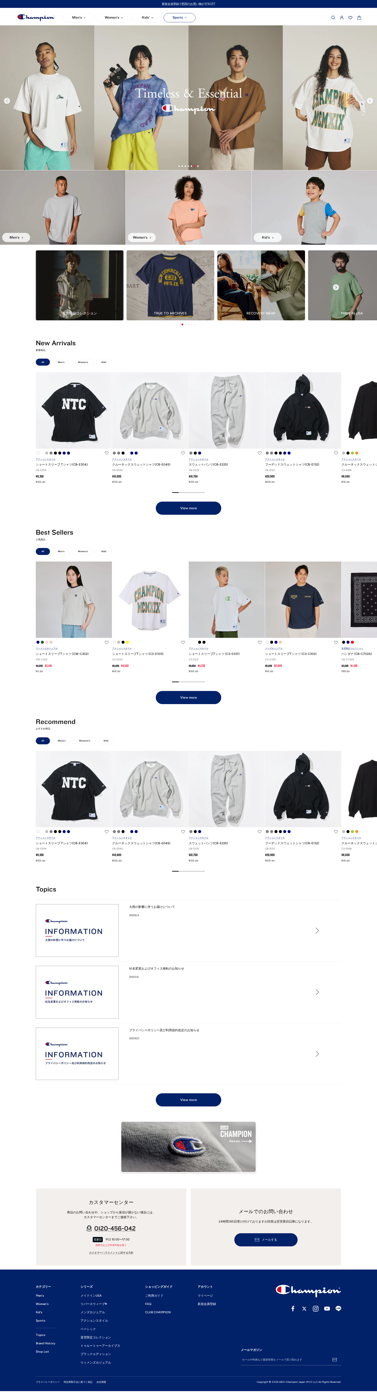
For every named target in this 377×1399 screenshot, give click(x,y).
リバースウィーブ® (94, 1304)
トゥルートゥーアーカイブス (100, 1346)
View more (188, 508)
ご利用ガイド (154, 1296)
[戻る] (7, 101)
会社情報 (101, 1382)
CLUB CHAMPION (158, 1312)
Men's (77, 17)
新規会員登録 (207, 1304)
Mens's (61, 740)
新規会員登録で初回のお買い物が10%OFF (188, 3)
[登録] (334, 1359)
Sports (178, 17)
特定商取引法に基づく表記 (78, 1382)
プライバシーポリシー (48, 1382)
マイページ (205, 1296)
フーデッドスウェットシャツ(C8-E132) (292, 464)
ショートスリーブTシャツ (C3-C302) (291, 654)
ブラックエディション (96, 1354)
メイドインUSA (91, 1296)
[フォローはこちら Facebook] (293, 1309)
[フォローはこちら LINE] (338, 1309)
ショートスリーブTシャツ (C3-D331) (214, 654)
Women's (112, 17)
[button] (182, 324)
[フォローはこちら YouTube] (327, 1309)
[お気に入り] (350, 18)
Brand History (45, 1343)
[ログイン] (342, 18)
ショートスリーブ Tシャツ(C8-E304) (62, 464)
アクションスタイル (45, 459)
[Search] (333, 18)
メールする (269, 1240)
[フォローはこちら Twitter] (304, 1309)
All (42, 362)
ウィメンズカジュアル (47, 648)
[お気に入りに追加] (106, 453)
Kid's (39, 1312)
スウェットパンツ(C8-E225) (208, 464)
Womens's (84, 740)
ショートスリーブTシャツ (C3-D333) (137, 654)
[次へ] (370, 101)
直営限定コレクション (352, 648)
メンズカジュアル (274, 648)
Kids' (146, 17)
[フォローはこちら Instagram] (316, 1309)
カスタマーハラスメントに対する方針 (111, 1252)
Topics (40, 1335)
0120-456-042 (115, 1228)
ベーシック (88, 1329)
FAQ (148, 1304)
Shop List (42, 1352)
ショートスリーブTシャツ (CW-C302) (62, 654)
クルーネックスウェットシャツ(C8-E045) (141, 464)
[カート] (359, 18)
